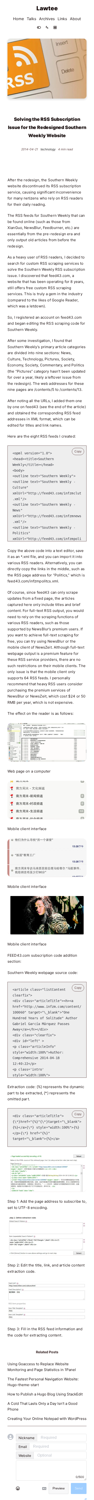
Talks (31, 18)
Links (62, 18)
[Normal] (55, 27)
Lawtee (47, 8)
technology (48, 149)
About (75, 18)
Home (18, 18)
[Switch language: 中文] (47, 27)
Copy (77, 451)
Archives (47, 18)
